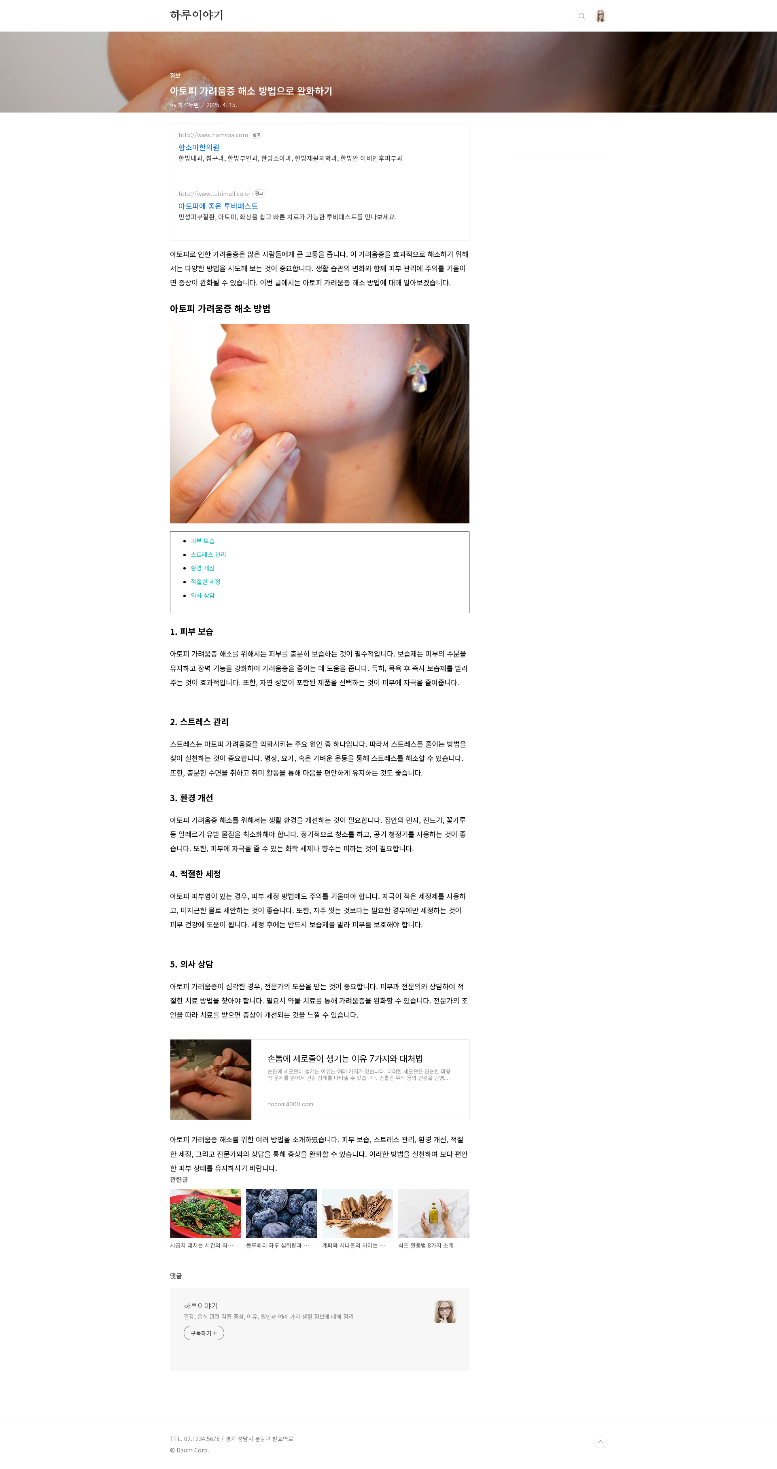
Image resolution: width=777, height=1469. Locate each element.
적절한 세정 (206, 581)
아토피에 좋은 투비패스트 (218, 205)
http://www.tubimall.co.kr (214, 193)
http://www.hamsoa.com (213, 135)
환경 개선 (203, 567)
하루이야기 (197, 15)
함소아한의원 (199, 147)
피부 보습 (203, 540)
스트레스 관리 (208, 554)
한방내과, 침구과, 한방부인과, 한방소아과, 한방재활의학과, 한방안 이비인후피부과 (290, 157)
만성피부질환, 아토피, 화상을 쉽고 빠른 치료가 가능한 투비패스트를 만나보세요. (287, 216)
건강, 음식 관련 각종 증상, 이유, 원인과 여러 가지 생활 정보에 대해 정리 (269, 1316)
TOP (600, 1441)
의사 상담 (203, 595)
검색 (582, 16)
